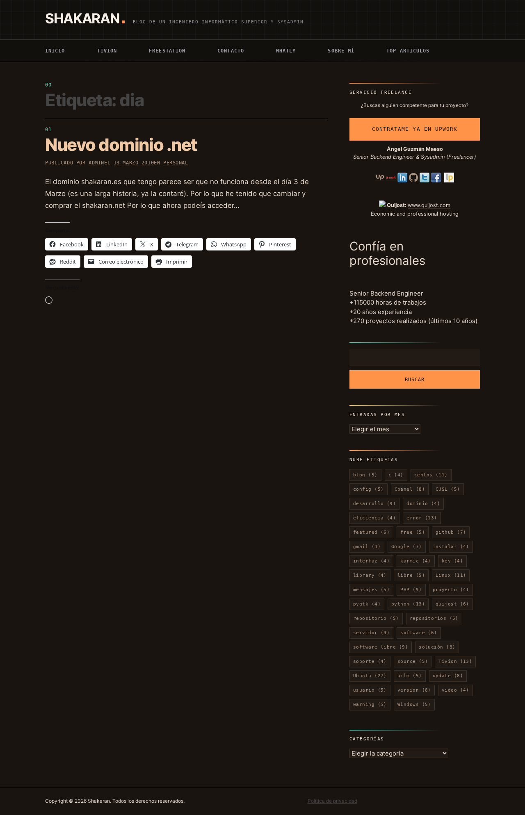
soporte (370, 661)
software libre (380, 647)
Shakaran (82, 18)
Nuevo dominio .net (121, 144)
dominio (423, 503)
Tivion (107, 51)
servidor (371, 632)
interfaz (371, 561)
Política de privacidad (332, 801)
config (368, 489)
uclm (409, 675)
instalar (451, 546)
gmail (367, 546)
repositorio (376, 618)
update (448, 675)
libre (411, 575)
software (418, 632)
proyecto (451, 589)
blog (365, 475)
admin (96, 163)
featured (371, 532)
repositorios (434, 618)
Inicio (55, 51)
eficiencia (374, 518)
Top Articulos (407, 51)
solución (437, 647)
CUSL (448, 489)
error (421, 518)
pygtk (367, 604)
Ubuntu (370, 675)
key (452, 561)
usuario (370, 690)
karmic (415, 561)
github (451, 532)
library (370, 575)
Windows (414, 704)
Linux (451, 575)
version (414, 690)
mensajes (371, 589)
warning (370, 704)
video (455, 690)
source (412, 661)
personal (175, 163)
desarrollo (374, 503)
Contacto (230, 51)
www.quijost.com (429, 205)
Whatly (286, 51)
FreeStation (167, 51)
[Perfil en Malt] (391, 177)
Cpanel (410, 489)
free (412, 532)
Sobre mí (341, 51)
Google (406, 546)
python (408, 604)
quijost (452, 604)
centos (431, 475)
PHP (411, 589)
